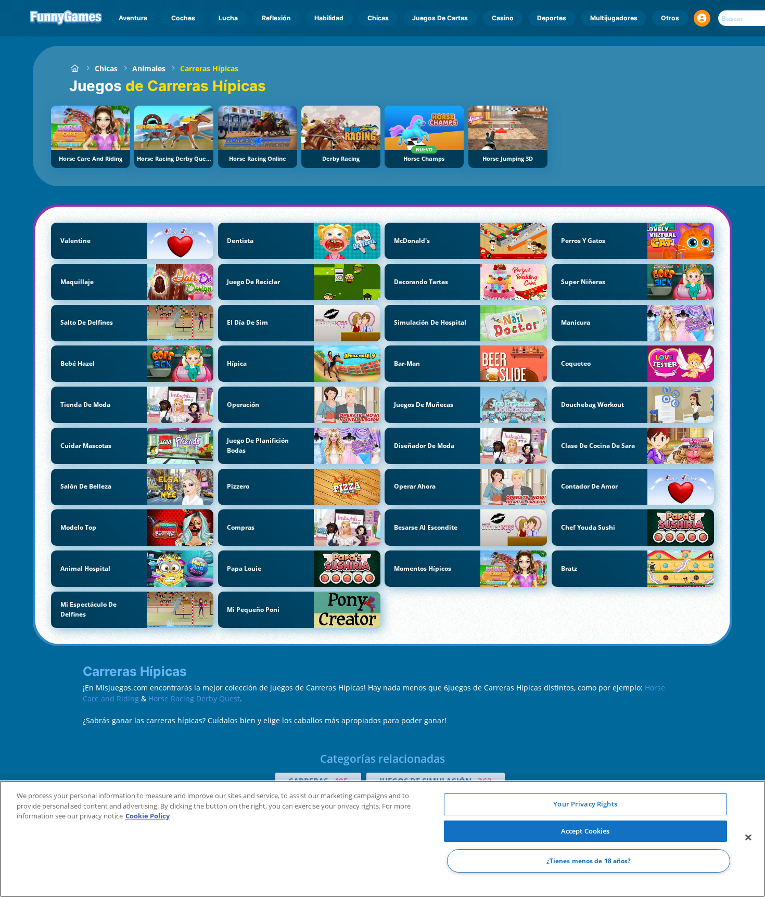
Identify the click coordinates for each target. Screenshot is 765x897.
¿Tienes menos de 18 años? (588, 860)
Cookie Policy (147, 816)
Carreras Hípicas (209, 68)
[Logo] (66, 18)
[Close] (748, 837)
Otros (670, 18)
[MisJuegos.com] (74, 68)
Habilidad (328, 18)
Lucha (228, 18)
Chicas (378, 18)
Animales (148, 68)
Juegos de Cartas (440, 18)
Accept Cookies (585, 831)
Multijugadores (614, 18)
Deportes (551, 18)
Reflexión (276, 18)
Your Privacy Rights (585, 804)
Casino (503, 18)
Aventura (133, 18)
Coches (183, 18)
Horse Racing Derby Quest (194, 698)
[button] (702, 18)
